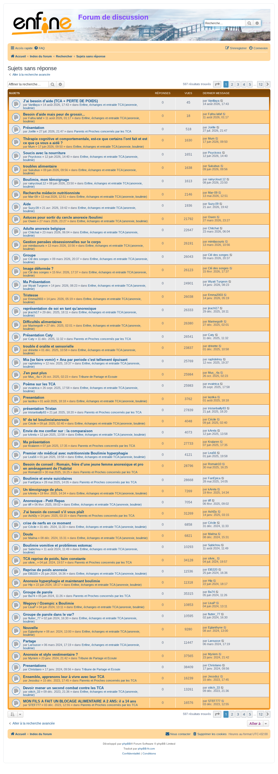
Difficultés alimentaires (42, 322)
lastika (32, 401)
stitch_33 (34, 691)
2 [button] (232, 84)
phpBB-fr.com (146, 748)
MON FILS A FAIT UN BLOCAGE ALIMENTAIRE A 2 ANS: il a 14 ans (79, 701)
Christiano (35, 669)
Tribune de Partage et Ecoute (98, 376)
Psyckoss (35, 156)
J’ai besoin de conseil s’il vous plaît (53, 512)
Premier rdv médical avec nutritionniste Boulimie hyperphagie (75, 453)
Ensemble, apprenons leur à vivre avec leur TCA (63, 677)
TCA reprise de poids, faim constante (54, 559)
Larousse (34, 644)
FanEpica (34, 482)
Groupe (29, 255)
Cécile (32, 423)
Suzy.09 (33, 207)
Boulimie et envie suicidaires (47, 478)
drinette (33, 350)
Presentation (33, 397)
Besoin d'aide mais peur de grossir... (54, 114)
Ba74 (31, 595)
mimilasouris (36, 245)
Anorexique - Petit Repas (44, 501)
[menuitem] (39, 48)
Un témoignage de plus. (43, 490)
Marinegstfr (35, 325)
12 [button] (261, 84)
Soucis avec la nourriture (44, 153)
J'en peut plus (35, 373)
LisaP (32, 607)
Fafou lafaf (35, 118)
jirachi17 (33, 312)
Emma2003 (35, 299)
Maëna (32, 538)
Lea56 (32, 457)
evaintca (33, 387)
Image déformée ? (38, 269)
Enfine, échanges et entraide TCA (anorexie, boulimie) (108, 146)
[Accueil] (43, 22)
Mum (31, 146)
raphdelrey (35, 363)
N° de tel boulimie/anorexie (46, 420)
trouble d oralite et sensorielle (48, 346)
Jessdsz (34, 680)
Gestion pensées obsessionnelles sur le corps (62, 242)
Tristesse (30, 295)
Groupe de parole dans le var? (48, 614)
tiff (29, 504)
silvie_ (32, 562)
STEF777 (34, 705)
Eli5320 (33, 573)
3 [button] (238, 84)
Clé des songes (38, 259)
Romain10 (35, 472)
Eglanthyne (35, 631)
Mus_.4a (34, 376)
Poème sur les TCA (39, 384)
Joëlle (32, 131)
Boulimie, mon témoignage (46, 180)
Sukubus (34, 170)
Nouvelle (30, 628)
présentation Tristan (39, 409)
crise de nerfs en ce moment (47, 523)
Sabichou (34, 549)
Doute (28, 534)
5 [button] (250, 84)
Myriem (33, 658)
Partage (29, 641)
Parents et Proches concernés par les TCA (102, 131)
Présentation (33, 128)
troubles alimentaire (40, 166)
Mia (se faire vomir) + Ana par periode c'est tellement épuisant (75, 360)
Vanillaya (34, 104)
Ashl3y (32, 515)
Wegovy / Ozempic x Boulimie (48, 603)
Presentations (34, 666)
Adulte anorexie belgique (44, 229)
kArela (32, 434)
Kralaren (33, 445)
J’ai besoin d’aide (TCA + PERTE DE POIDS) (60, 101)
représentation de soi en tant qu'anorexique (59, 308)
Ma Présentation (36, 282)
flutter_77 (34, 618)
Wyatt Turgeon (38, 285)
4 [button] (244, 84)
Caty (31, 338)
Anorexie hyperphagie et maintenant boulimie (61, 581)
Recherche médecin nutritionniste (51, 193)
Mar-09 (33, 196)
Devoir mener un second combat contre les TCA (63, 688)
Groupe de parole (37, 592)
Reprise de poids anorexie (45, 570)
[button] (217, 84)
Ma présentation (36, 442)
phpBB (126, 743)
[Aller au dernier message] (222, 100)
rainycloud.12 (37, 183)
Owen (32, 221)
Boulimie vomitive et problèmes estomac (57, 545)
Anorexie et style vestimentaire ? (50, 654)
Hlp (30, 584)
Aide (27, 204)
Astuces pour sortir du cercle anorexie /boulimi (63, 217)
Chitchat (33, 232)
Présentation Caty (38, 335)
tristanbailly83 (37, 412)
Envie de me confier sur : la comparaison (58, 431)
